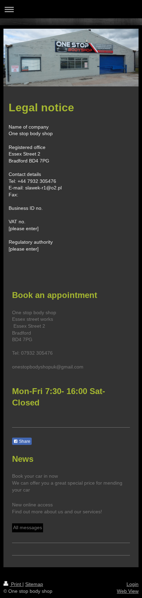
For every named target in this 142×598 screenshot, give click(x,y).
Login (132, 584)
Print (16, 584)
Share (24, 441)
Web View (128, 591)
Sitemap (34, 584)
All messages (27, 527)
